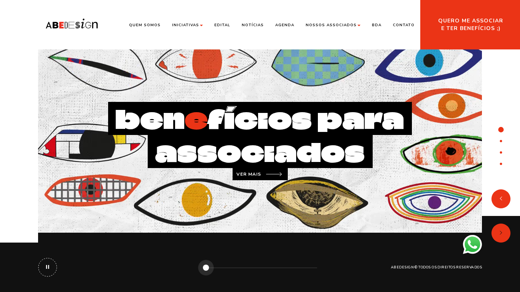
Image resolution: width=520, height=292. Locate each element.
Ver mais (248, 174)
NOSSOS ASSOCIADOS (331, 25)
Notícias (253, 25)
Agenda (284, 25)
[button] (500, 198)
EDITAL (222, 25)
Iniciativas (185, 25)
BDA (376, 25)
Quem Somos (145, 25)
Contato (404, 25)
